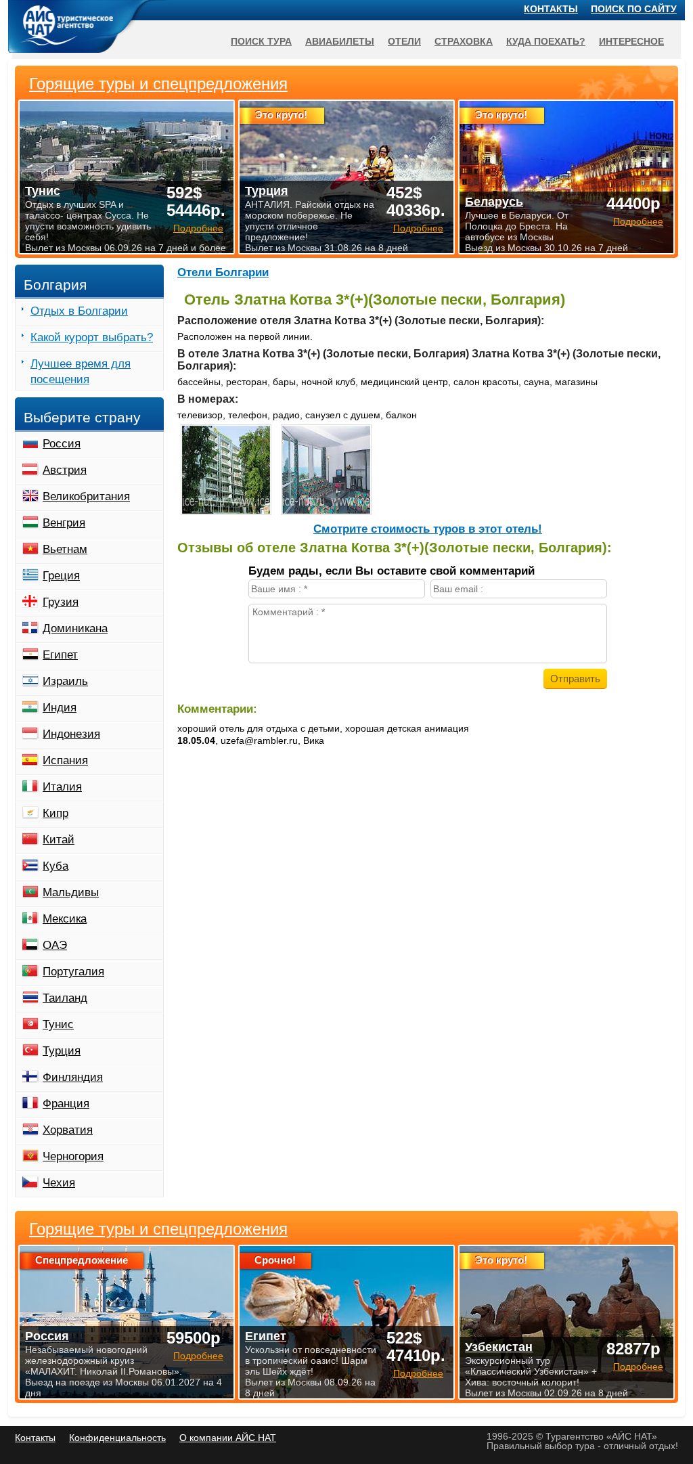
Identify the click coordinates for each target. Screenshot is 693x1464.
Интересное (631, 41)
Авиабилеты (339, 41)
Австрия (65, 470)
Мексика (65, 918)
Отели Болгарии (223, 272)
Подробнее (198, 1355)
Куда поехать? (545, 41)
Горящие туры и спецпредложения (158, 1229)
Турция (62, 1050)
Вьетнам (65, 549)
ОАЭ (55, 945)
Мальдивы (71, 892)
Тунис (58, 1024)
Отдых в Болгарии (79, 311)
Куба (55, 866)
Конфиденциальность (117, 1437)
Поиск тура (261, 41)
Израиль (65, 681)
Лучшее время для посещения (80, 371)
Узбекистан (499, 1347)
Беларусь (494, 201)
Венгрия (64, 522)
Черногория (73, 1156)
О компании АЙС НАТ (227, 1437)
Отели (404, 41)
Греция (61, 575)
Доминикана (75, 628)
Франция (66, 1103)
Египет (60, 654)
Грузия (61, 602)
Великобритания (86, 496)
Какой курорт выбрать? (91, 337)
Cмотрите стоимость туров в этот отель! (427, 529)
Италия (62, 786)
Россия (62, 443)
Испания (65, 760)
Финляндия (73, 1077)
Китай (58, 839)
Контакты (551, 8)
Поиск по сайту (634, 8)
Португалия (73, 971)
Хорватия (68, 1130)
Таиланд (65, 998)
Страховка (463, 41)
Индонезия (71, 734)
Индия (59, 707)
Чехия (59, 1182)
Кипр (55, 813)
